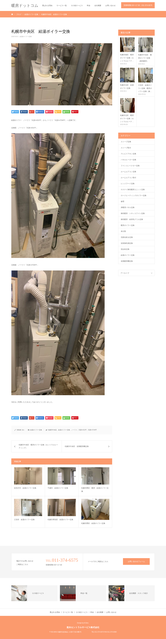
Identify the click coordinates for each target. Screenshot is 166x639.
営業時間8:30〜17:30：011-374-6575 (138, 5)
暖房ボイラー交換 (127, 225)
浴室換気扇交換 (127, 243)
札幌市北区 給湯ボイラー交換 (127, 86)
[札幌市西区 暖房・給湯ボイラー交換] (95, 476)
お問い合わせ (110, 5)
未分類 (123, 231)
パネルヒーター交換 (128, 160)
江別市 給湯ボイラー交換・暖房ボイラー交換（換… (145, 88)
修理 (122, 201)
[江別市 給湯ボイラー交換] (28, 507)
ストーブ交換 (126, 142)
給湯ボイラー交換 (26, 36)
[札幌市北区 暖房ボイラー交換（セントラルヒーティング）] (127, 105)
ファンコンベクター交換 (130, 166)
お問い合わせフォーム (136, 561)
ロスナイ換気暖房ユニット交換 (133, 189)
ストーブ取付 (126, 148)
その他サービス (77, 5)
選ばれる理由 (47, 5)
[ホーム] (12, 14)
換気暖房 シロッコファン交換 (133, 213)
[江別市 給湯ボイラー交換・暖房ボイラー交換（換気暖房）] (145, 75)
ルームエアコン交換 (128, 172)
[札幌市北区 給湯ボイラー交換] (127, 75)
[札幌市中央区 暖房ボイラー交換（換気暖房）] (145, 44)
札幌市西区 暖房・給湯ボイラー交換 (95, 489)
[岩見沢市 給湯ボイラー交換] (28, 476)
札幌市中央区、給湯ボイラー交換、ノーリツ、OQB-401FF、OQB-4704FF (72, 430)
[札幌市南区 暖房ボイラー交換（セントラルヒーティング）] (127, 44)
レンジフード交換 (127, 184)
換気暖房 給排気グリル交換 (132, 219)
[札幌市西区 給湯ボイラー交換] (95, 509)
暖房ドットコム (24, 5)
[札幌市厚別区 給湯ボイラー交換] (62, 507)
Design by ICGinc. (83, 623)
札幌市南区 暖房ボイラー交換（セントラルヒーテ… (127, 58)
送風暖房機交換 (127, 261)
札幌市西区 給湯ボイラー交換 (93, 523)
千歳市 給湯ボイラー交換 (58, 488)
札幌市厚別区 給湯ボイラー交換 (60, 520)
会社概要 (97, 5)
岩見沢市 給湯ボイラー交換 (25, 488)
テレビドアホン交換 (128, 154)
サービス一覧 (62, 5)
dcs (23, 430)
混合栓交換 (125, 249)
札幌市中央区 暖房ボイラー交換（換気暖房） (145, 58)
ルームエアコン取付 (128, 178)
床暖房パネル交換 (127, 207)
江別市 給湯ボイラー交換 (24, 520)
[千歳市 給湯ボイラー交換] (62, 476)
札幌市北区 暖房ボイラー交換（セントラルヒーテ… (127, 118)
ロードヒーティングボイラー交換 (133, 195)
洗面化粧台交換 (127, 237)
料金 (88, 5)
